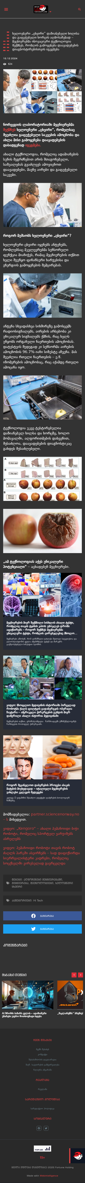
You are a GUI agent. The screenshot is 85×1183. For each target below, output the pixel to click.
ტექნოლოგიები (41, 883)
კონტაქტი (42, 1054)
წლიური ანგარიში (42, 1069)
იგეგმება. (33, 145)
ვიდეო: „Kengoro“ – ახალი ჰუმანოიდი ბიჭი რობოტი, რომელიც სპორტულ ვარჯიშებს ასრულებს (41, 833)
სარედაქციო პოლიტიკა (42, 1108)
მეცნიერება (20, 883)
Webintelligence (49, 1175)
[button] (6, 9)
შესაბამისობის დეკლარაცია (42, 1059)
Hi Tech (38, 900)
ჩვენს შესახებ (42, 1049)
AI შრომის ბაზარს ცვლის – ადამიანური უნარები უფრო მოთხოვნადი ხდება (24, 1015)
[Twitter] (46, 1128)
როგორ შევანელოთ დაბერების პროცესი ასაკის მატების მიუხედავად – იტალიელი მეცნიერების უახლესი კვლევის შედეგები (38, 788)
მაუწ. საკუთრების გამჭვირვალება (42, 1064)
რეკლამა (42, 1089)
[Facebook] (39, 1128)
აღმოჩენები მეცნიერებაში (43, 879)
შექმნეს (9, 129)
